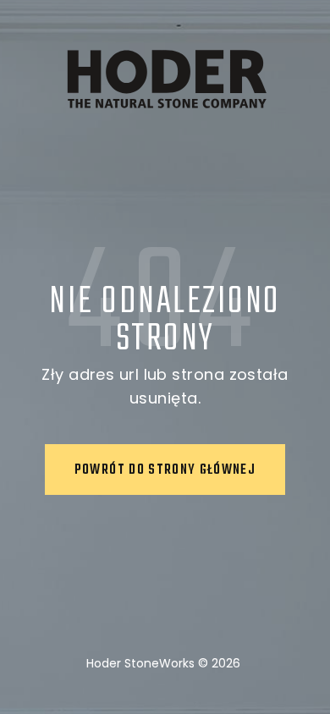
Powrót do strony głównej (165, 470)
